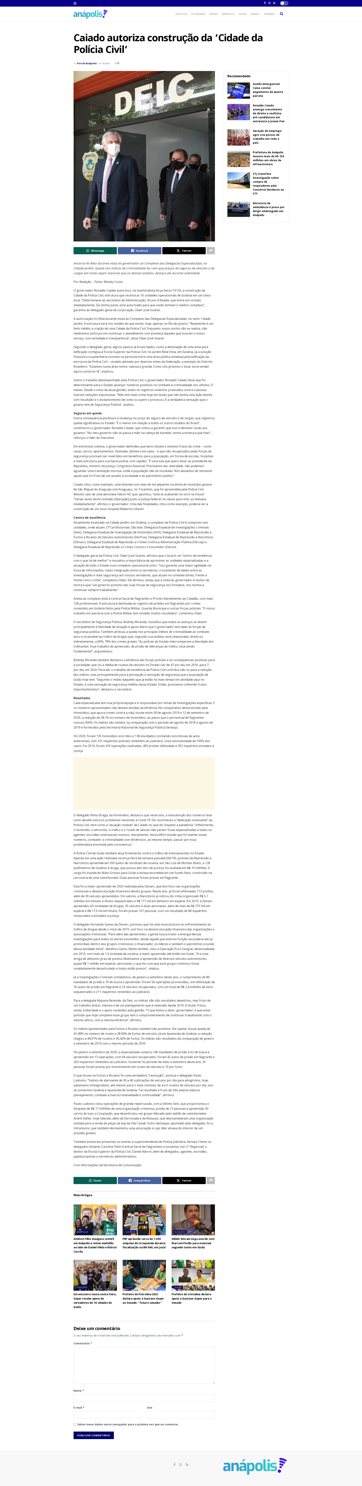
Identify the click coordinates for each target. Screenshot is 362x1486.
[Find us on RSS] (187, 1465)
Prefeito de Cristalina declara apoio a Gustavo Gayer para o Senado (192, 1299)
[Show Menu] (75, 3)
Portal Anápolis (87, 63)
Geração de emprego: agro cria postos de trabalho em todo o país (267, 137)
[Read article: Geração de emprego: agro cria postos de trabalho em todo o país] (238, 137)
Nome (79, 1390)
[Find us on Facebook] (174, 1465)
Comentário (83, 1343)
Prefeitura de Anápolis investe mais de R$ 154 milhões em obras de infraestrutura (268, 158)
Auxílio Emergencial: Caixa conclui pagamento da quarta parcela (268, 90)
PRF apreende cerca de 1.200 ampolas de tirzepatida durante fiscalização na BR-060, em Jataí (144, 1243)
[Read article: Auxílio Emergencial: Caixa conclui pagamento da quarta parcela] (238, 90)
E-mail (79, 1407)
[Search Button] (281, 14)
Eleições (180, 1231)
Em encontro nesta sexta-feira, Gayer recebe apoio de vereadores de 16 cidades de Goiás (95, 1301)
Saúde (213, 14)
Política (181, 14)
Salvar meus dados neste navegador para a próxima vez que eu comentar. (128, 1424)
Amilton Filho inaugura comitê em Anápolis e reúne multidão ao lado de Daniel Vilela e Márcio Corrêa (95, 1245)
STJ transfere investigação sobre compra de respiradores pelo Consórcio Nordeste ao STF (268, 184)
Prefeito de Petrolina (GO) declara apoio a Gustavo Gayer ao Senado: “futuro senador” (143, 1299)
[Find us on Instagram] (180, 1465)
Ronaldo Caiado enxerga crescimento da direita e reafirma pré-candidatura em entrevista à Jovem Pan (269, 114)
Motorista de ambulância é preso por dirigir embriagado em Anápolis (269, 209)
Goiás (243, 14)
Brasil (255, 14)
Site (149, 1407)
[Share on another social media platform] (211, 250)
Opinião (269, 14)
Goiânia (131, 1231)
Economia (198, 14)
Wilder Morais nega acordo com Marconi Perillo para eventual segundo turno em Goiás (193, 1243)
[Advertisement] (144, 783)
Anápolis (228, 14)
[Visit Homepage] (90, 14)
